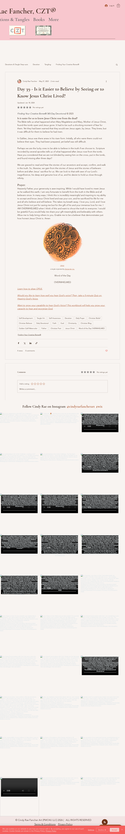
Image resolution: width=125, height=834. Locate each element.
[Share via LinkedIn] (30, 343)
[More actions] (106, 81)
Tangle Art (41, 318)
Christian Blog (86, 323)
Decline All (102, 830)
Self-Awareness (55, 318)
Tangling (48, 64)
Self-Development (26, 318)
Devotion (36, 64)
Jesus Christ (70, 328)
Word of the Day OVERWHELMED (91, 328)
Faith (54, 323)
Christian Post (56, 328)
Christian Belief (94, 318)
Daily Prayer (80, 318)
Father (44, 328)
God (62, 323)
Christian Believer (25, 323)
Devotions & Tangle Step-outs (16, 64)
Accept (114, 830)
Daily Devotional (42, 323)
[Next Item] (113, 614)
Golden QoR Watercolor (28, 328)
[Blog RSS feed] (105, 822)
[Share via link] (36, 343)
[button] (118, 5)
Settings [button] (91, 830)
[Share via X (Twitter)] (24, 343)
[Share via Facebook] (18, 343)
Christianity (72, 323)
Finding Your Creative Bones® (67, 64)
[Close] (122, 830)
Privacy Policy (65, 824)
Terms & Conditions (45, 824)
